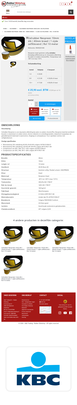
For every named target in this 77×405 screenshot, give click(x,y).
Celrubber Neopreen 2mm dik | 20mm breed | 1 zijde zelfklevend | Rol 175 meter (13, 249)
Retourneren (25, 313)
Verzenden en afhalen (27, 304)
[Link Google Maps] (45, 309)
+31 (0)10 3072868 (45, 300)
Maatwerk (24, 307)
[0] (69, 4)
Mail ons (43, 302)
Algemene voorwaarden (27, 309)
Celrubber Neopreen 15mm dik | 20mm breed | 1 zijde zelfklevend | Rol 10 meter (38, 249)
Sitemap (24, 317)
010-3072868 (11, 309)
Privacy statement (26, 311)
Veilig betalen (25, 315)
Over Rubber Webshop (27, 305)
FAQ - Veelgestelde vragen (28, 302)
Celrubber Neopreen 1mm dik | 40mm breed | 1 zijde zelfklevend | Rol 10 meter (13, 278)
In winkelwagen (50, 104)
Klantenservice (25, 300)
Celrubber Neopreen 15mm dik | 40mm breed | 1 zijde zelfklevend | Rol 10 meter (64, 249)
